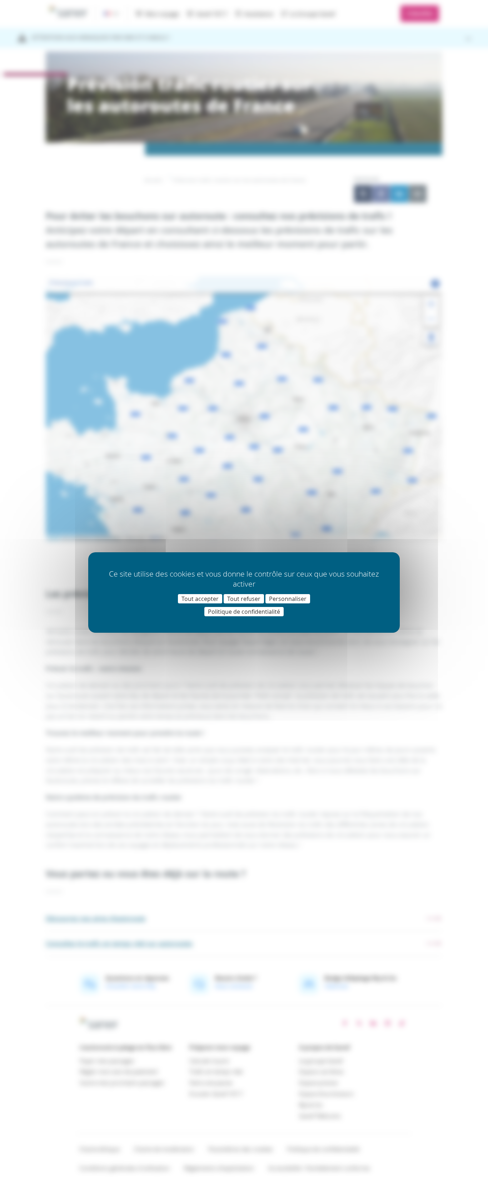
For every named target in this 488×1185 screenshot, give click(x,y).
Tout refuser (243, 599)
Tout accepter (200, 599)
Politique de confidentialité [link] (244, 612)
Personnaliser (288, 599)
